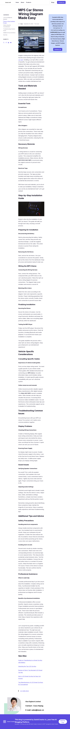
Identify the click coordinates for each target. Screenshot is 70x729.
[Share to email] (10, 42)
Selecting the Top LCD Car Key (27, 666)
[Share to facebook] (6, 42)
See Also (5, 34)
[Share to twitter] (3, 42)
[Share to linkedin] (8, 42)
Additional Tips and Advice (9, 32)
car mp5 (20, 60)
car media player (24, 691)
